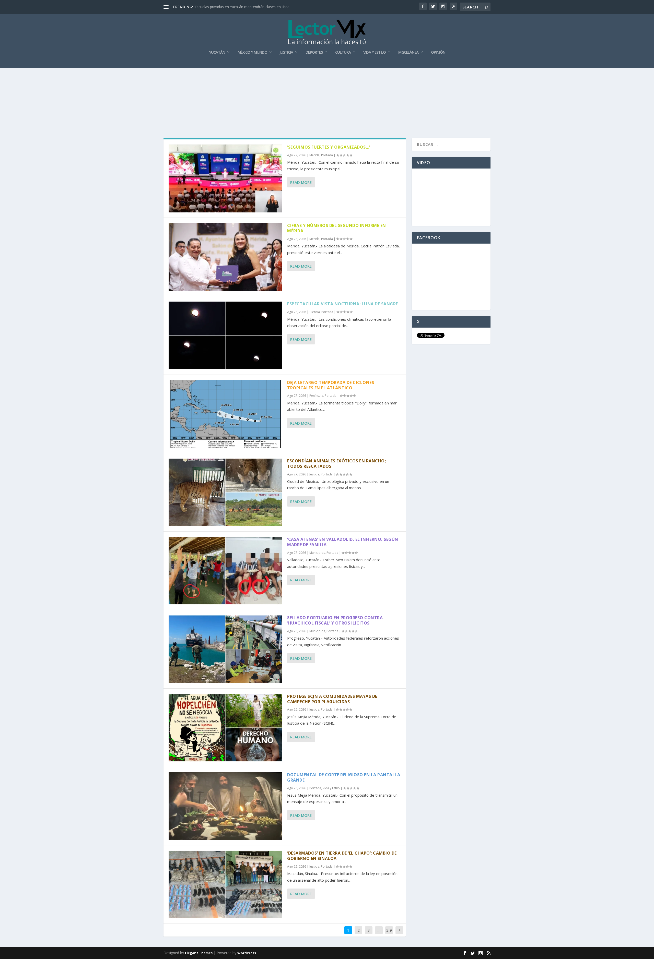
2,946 (389, 934)
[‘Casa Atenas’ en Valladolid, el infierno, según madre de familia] (225, 571)
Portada (327, 155)
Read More (301, 182)
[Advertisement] (327, 81)
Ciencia (314, 312)
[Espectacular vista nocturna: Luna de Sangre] (225, 335)
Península (316, 395)
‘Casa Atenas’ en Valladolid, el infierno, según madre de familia (342, 541)
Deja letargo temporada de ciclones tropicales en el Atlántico (330, 385)
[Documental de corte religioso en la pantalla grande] (225, 806)
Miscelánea (408, 52)
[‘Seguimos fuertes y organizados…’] (225, 178)
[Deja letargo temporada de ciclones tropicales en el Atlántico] (225, 414)
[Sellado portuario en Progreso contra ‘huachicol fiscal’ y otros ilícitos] (225, 649)
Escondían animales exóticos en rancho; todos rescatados (336, 463)
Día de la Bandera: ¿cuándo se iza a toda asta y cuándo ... (242, 6)
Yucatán (217, 52)
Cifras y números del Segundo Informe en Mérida (336, 228)
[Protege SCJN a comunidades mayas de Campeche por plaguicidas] (225, 728)
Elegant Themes (199, 953)
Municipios (317, 552)
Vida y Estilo (374, 52)
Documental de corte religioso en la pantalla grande (343, 777)
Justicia (286, 52)
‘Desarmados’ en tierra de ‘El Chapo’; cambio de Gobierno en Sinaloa (342, 855)
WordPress (246, 953)
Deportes (314, 52)
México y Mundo (252, 52)
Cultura (343, 52)
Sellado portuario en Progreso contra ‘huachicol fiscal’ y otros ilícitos (335, 620)
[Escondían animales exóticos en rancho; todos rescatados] (225, 492)
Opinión (438, 52)
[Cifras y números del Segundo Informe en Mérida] (225, 257)
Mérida (314, 155)
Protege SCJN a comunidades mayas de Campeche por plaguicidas (332, 698)
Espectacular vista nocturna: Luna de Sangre (342, 304)
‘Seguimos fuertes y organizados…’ (328, 147)
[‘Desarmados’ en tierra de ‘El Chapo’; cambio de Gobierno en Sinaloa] (225, 884)
